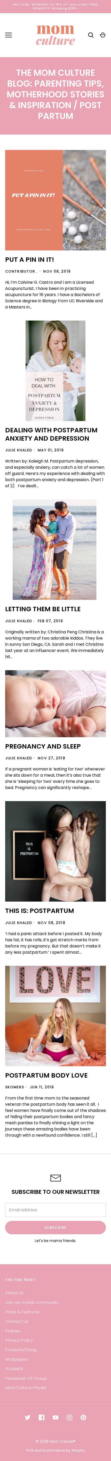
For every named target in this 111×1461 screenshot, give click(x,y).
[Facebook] (41, 1417)
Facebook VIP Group (26, 1378)
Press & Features (22, 1312)
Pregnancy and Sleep (43, 746)
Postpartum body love (46, 1075)
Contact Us (16, 1321)
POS (30, 1450)
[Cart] (102, 35)
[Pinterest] (83, 1417)
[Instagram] (69, 1417)
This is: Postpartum (39, 910)
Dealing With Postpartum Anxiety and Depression (51, 434)
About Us (14, 1293)
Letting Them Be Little (43, 609)
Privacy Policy (19, 1340)
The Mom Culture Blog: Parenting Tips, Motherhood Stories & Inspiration (56, 89)
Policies (12, 1331)
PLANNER (14, 1369)
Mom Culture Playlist (26, 1388)
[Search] (91, 35)
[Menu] (8, 35)
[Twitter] (27, 1417)
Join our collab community (32, 1302)
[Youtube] (55, 1417)
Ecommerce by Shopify (64, 1450)
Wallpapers (17, 1359)
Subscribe (55, 1227)
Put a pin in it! (29, 259)
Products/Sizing (21, 1350)
